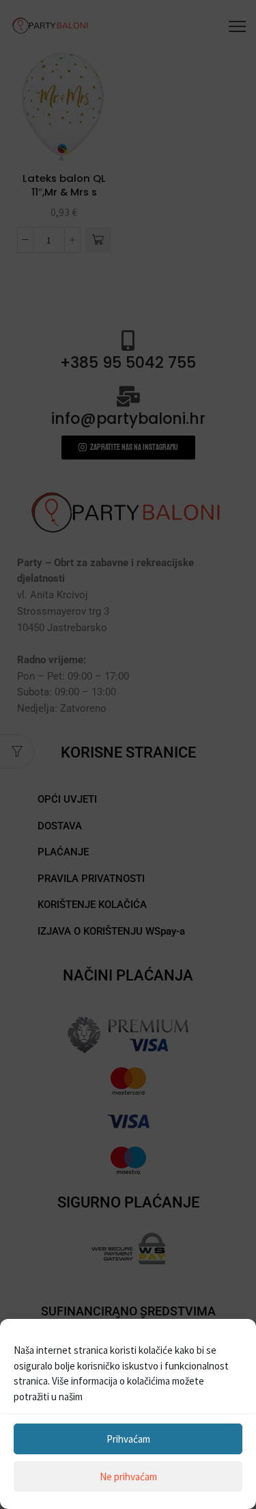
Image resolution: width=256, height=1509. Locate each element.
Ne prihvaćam (128, 1476)
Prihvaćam (128, 1438)
